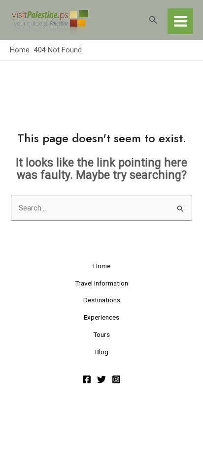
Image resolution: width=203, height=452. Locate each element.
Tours (101, 334)
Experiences (101, 317)
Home (101, 266)
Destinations (101, 300)
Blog (101, 352)
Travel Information (101, 283)
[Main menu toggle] (180, 21)
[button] (153, 20)
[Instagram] (116, 379)
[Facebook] (86, 379)
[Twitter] (101, 379)
